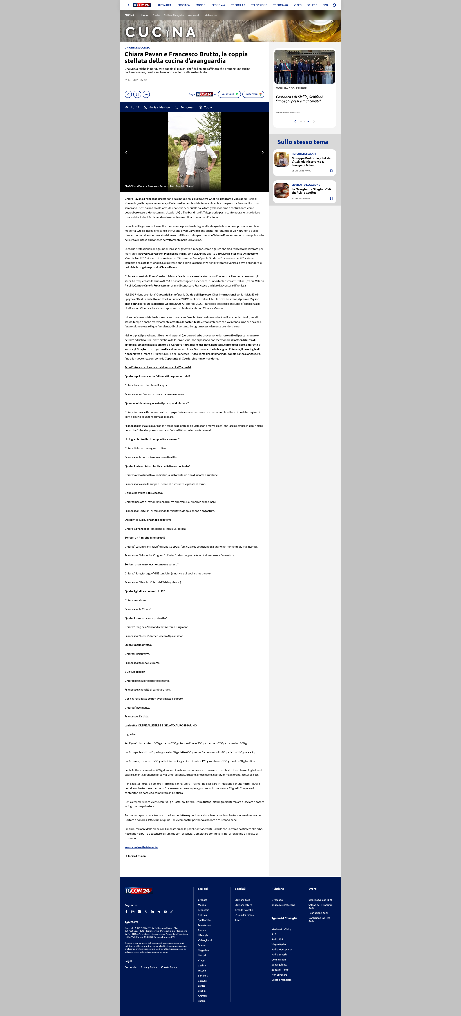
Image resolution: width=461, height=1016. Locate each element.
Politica (202, 915)
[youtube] (165, 911)
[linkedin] (152, 911)
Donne (201, 945)
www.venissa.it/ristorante (141, 847)
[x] (146, 911)
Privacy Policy (149, 967)
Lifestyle (203, 935)
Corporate (130, 967)
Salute (201, 985)
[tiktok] (172, 911)
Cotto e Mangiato (282, 979)
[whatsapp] (139, 911)
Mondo (202, 904)
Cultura (202, 980)
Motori (202, 955)
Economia (203, 910)
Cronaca (202, 899)
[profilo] (334, 5)
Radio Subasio (279, 954)
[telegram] (159, 911)
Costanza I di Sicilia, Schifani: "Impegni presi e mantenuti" (299, 99)
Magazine (203, 950)
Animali (202, 995)
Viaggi (201, 960)
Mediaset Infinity (281, 929)
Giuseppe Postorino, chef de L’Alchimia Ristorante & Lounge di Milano (311, 162)
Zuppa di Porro (280, 969)
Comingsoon (279, 959)
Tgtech (202, 970)
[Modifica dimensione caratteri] (146, 94)
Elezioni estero (243, 904)
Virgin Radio (279, 944)
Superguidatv (279, 964)
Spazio (201, 1000)
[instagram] (133, 911)
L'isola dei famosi (244, 915)
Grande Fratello (244, 910)
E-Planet (203, 975)
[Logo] (142, 5)
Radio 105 (277, 939)
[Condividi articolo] (128, 94)
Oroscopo (277, 899)
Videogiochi (205, 940)
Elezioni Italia (242, 899)
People (202, 930)
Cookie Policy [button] (169, 967)
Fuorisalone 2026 (318, 912)
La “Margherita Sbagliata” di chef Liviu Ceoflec (311, 191)
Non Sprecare (279, 974)
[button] (157, 107)
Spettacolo (204, 920)
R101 (275, 934)
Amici (238, 920)
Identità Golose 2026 (320, 899)
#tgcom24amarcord (283, 904)
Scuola (201, 990)
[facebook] (126, 911)
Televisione (204, 925)
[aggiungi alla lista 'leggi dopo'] (137, 94)
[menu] (126, 5)
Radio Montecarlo (282, 949)
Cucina (202, 965)
